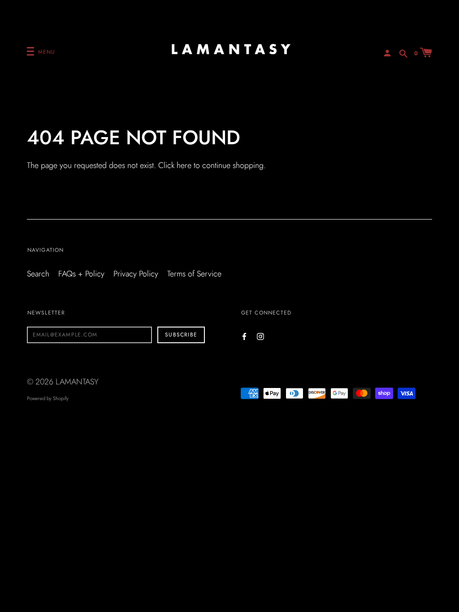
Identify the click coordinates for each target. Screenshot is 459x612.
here (184, 165)
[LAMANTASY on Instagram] (260, 336)
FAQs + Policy (81, 274)
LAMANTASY (77, 382)
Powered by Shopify (48, 398)
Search (38, 274)
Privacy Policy (135, 274)
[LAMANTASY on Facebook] (244, 336)
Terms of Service (194, 274)
